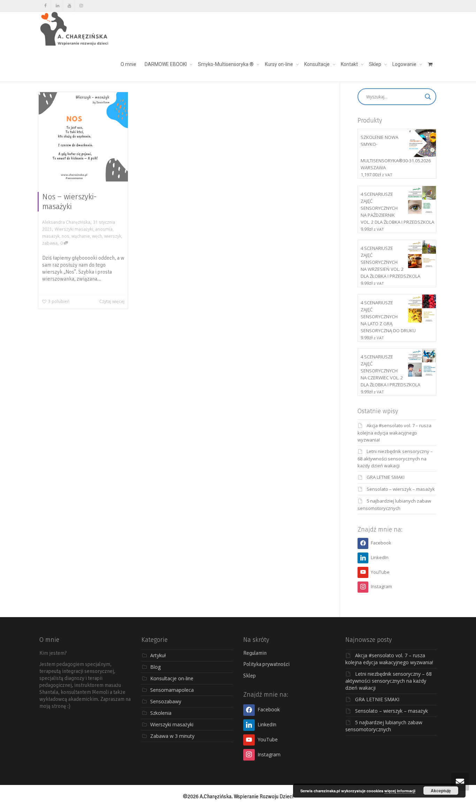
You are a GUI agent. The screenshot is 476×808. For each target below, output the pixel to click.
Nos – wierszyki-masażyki (69, 201)
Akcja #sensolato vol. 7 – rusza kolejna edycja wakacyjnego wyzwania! (394, 432)
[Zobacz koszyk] (430, 64)
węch (97, 236)
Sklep (375, 64)
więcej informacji (399, 790)
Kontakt (350, 64)
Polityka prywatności (266, 664)
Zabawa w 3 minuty (172, 736)
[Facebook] (45, 6)
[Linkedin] (57, 6)
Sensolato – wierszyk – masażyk (401, 489)
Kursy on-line (279, 64)
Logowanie (404, 64)
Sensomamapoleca (172, 690)
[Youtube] (69, 6)
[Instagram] (81, 6)
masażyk (51, 236)
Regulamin (255, 653)
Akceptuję (441, 790)
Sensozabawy (165, 701)
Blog (155, 667)
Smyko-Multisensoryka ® (226, 64)
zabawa (49, 243)
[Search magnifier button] (428, 97)
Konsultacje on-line (171, 678)
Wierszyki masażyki (74, 229)
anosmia (104, 229)
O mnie (128, 64)
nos (65, 236)
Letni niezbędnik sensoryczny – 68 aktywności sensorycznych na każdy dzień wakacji (395, 458)
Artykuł (158, 655)
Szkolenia (160, 713)
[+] (83, 136)
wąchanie (80, 236)
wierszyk (112, 236)
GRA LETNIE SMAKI (386, 477)
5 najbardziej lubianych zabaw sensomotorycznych (383, 726)
